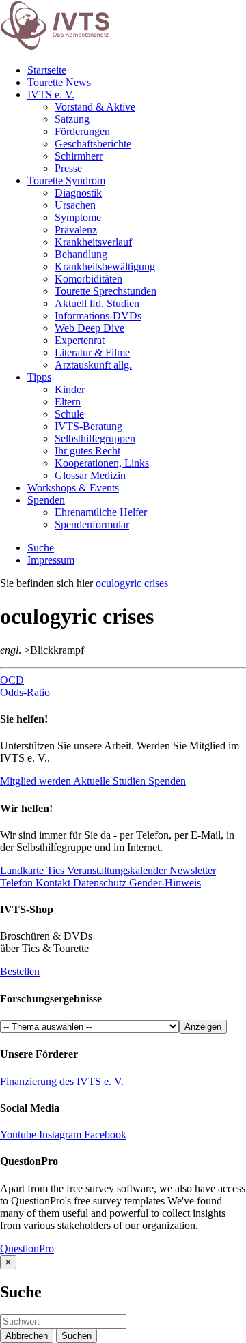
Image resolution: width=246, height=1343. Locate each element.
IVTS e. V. (50, 94)
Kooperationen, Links (102, 463)
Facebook (103, 1134)
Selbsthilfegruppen (95, 438)
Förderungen (82, 131)
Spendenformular (92, 524)
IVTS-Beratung (88, 426)
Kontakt (51, 883)
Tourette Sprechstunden (105, 291)
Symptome (78, 217)
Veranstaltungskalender (115, 870)
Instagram (60, 1134)
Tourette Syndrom (66, 180)
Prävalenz (76, 229)
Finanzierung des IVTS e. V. (62, 1081)
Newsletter (191, 870)
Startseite (46, 70)
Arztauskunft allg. (93, 365)
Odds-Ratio (25, 692)
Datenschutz (98, 883)
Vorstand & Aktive (95, 107)
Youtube (19, 1134)
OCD (12, 680)
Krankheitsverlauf (93, 242)
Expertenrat (80, 340)
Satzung (72, 119)
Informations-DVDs (98, 315)
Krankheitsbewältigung (105, 266)
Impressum (50, 560)
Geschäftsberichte (93, 143)
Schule (69, 414)
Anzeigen (202, 1027)
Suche (40, 547)
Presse (68, 168)
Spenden (46, 500)
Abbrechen (26, 1336)
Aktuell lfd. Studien (97, 303)
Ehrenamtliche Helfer (101, 512)
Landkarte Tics (32, 870)
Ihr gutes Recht (87, 451)
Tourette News (59, 82)
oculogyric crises (132, 583)
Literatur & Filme (92, 352)
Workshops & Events (73, 487)
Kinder (70, 389)
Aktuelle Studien (109, 781)
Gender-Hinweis (163, 883)
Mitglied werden (35, 781)
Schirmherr (78, 156)
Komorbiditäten (88, 279)
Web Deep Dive (89, 328)
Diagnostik (78, 193)
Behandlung (81, 254)
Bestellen (20, 971)
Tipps (39, 377)
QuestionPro (27, 1248)
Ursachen (75, 205)
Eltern (68, 401)
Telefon (16, 883)
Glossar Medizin (90, 475)
